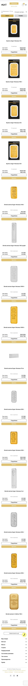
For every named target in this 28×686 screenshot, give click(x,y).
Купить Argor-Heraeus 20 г (14, 122)
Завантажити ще (14, 633)
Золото (7, 15)
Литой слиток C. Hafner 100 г (14, 614)
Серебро (21, 15)
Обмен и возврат (9, 672)
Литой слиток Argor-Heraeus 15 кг (14, 368)
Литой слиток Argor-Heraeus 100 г (14, 204)
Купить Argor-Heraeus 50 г (14, 163)
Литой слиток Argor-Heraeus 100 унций (14, 245)
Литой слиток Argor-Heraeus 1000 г (14, 286)
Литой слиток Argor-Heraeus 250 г (14, 409)
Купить (14, 55)
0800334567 (14, 6)
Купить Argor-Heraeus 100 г (14, 81)
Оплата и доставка (18, 672)
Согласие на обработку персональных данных (14, 670)
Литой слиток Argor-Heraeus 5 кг (14, 491)
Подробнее (14, 52)
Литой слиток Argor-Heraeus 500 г (14, 532)
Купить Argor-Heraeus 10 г (14, 41)
